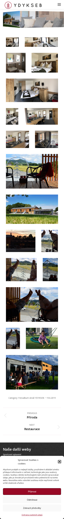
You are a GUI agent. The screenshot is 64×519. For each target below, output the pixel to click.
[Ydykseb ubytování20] (32, 372)
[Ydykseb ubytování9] (17, 139)
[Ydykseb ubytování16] (50, 269)
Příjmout (32, 491)
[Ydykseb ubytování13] (20, 241)
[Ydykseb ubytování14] (49, 241)
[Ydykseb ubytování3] (16, 63)
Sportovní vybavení (12, 454)
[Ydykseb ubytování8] (41, 116)
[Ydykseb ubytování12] (32, 209)
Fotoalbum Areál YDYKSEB (31, 397)
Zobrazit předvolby (32, 508)
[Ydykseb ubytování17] (32, 304)
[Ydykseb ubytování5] (45, 63)
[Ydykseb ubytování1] (12, 42)
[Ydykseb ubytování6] (32, 90)
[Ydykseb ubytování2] (41, 42)
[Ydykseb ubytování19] (42, 338)
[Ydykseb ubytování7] (12, 116)
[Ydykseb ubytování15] (21, 269)
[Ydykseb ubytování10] (46, 139)
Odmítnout (32, 499)
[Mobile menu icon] (59, 4)
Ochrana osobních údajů (32, 515)
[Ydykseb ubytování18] (13, 338)
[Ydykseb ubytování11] (32, 171)
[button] (59, 461)
